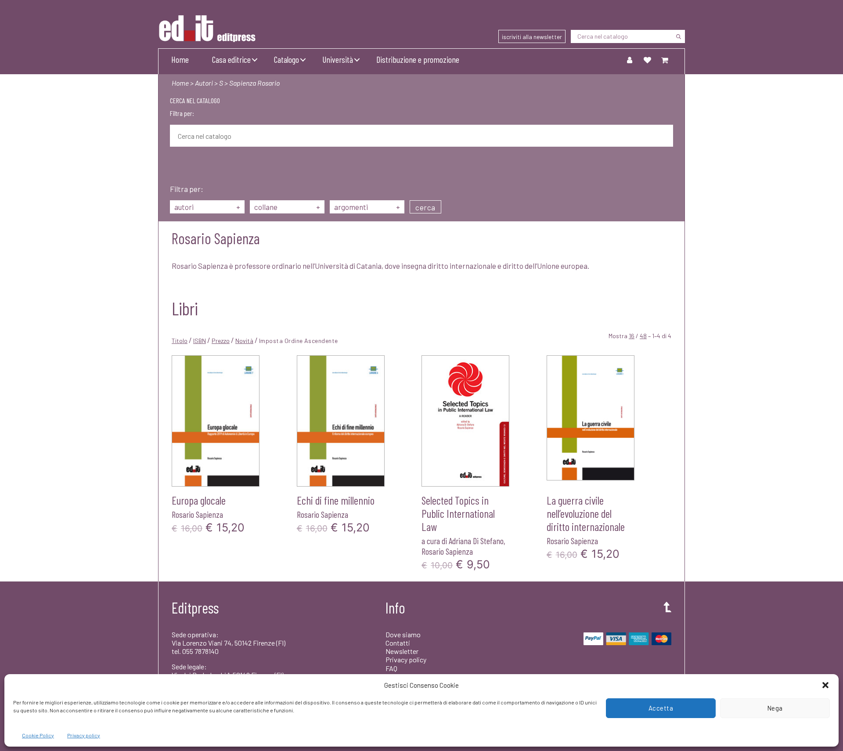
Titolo (179, 340)
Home (180, 59)
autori (207, 206)
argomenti (367, 206)
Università (337, 59)
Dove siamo (403, 634)
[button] (825, 685)
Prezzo (221, 340)
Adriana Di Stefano (476, 540)
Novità (244, 340)
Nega (775, 708)
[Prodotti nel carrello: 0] (664, 59)
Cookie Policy (38, 735)
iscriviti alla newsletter (532, 36)
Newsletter (401, 651)
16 (631, 335)
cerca (425, 207)
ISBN (199, 340)
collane (287, 206)
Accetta (661, 708)
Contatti (397, 643)
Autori (204, 83)
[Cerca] (678, 36)
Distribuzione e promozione (417, 59)
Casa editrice (231, 59)
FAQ (391, 668)
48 (643, 335)
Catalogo (286, 59)
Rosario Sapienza (197, 514)
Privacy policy (83, 735)
